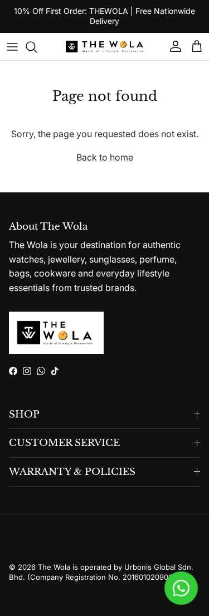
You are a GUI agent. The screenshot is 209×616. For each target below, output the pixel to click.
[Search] (37, 47)
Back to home (104, 157)
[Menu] (12, 47)
